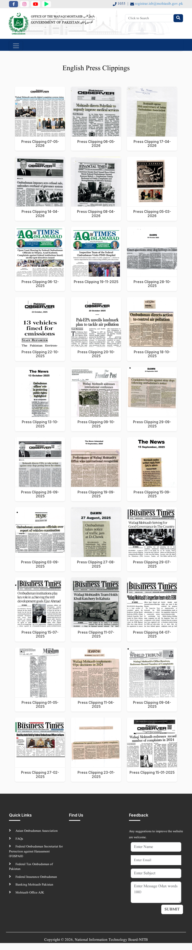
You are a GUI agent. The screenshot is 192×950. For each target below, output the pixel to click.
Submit (172, 909)
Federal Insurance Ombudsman (36, 877)
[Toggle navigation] (16, 46)
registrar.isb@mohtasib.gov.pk (159, 3)
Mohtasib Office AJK (29, 892)
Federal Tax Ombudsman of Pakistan (31, 867)
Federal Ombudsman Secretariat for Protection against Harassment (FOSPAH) (36, 851)
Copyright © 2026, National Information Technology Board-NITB (96, 940)
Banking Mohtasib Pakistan (34, 884)
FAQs (19, 838)
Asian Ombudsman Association (36, 831)
